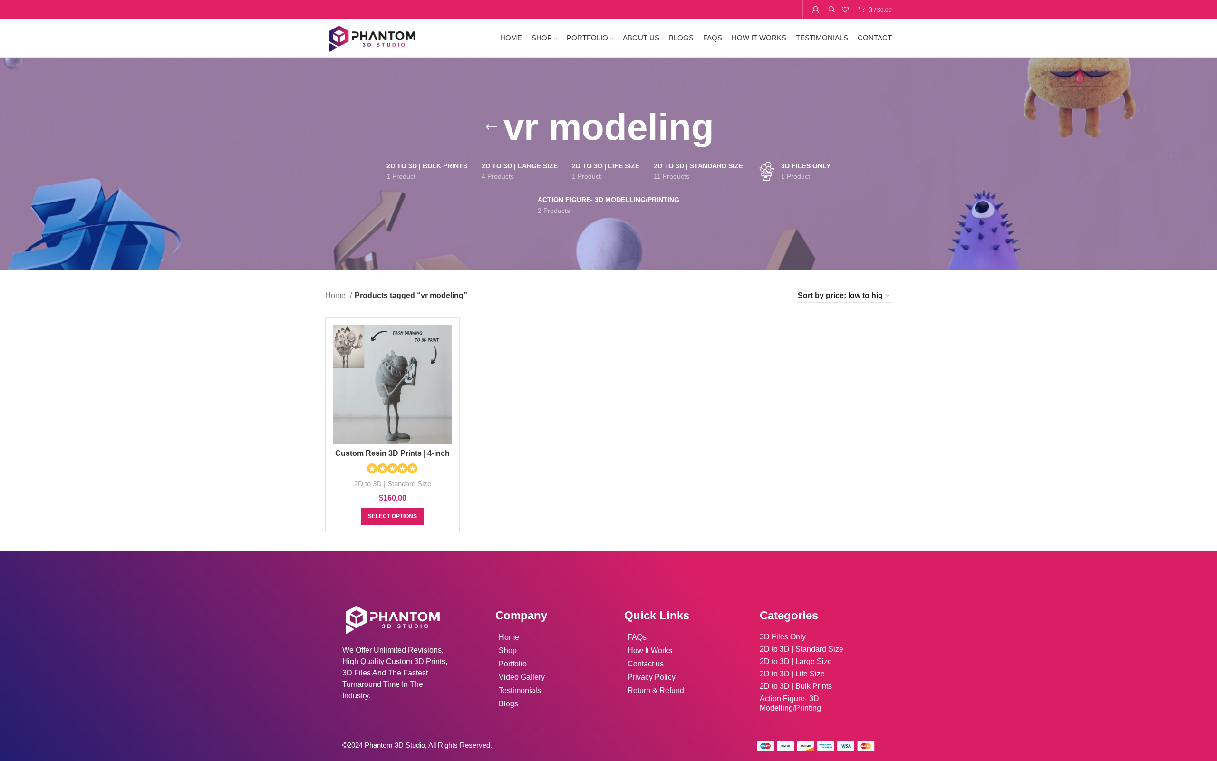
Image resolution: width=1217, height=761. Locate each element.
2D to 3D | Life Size (792, 674)
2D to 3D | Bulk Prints (796, 686)
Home (336, 295)
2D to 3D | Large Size (796, 661)
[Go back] (491, 127)
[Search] (830, 9)
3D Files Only (783, 637)
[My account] (816, 9)
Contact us (646, 664)
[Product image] (392, 384)
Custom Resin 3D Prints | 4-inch (392, 453)
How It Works (650, 650)
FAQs (637, 637)
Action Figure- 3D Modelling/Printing (790, 703)
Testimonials (520, 690)
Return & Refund (656, 690)
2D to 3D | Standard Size (392, 484)
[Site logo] (372, 37)
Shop (508, 650)
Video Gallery (522, 677)
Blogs (508, 704)
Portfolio (513, 664)
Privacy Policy (652, 677)
